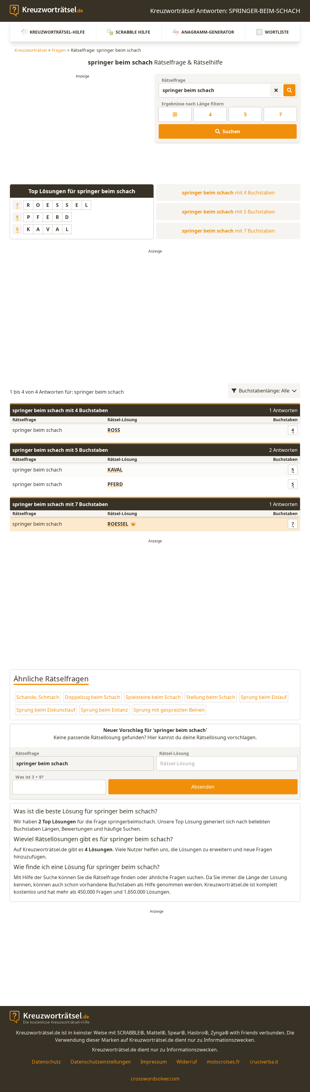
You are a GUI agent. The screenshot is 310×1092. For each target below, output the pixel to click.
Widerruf (186, 1061)
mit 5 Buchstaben (228, 211)
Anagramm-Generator (207, 32)
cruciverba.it (264, 1061)
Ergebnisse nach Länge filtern (193, 104)
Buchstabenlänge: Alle (264, 390)
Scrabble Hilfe (133, 32)
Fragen (59, 50)
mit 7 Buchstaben (228, 230)
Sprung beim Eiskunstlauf (45, 709)
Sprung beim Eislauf (264, 697)
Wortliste (277, 32)
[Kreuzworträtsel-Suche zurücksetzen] (276, 90)
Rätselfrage (173, 80)
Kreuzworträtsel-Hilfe (57, 32)
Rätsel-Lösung (174, 753)
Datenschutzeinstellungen (101, 1061)
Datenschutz (46, 1061)
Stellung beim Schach (210, 697)
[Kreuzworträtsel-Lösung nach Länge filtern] (175, 114)
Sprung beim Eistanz (104, 709)
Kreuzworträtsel (31, 50)
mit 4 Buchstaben (228, 192)
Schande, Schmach (37, 697)
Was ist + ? (29, 777)
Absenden (202, 786)
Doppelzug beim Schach (92, 697)
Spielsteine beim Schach (153, 697)
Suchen (231, 131)
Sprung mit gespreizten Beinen (169, 709)
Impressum (153, 1061)
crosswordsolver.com (155, 1078)
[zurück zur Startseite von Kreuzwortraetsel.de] (49, 11)
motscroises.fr (223, 1061)
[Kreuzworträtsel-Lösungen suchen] (289, 90)
